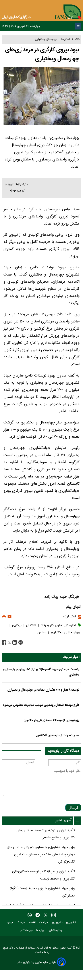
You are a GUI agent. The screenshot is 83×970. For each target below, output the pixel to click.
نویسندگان (26, 930)
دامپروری (57, 922)
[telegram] (37, 915)
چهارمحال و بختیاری (45, 39)
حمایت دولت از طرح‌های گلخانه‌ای (57, 735)
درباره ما (41, 930)
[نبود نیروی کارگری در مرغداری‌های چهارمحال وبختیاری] (20, 642)
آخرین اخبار (63, 820)
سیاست (44, 922)
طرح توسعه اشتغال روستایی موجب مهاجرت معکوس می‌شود (41, 705)
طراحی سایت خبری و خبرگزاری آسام (36, 962)
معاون (41, 632)
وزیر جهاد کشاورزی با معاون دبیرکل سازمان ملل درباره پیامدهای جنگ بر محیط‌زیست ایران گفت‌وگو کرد (41, 854)
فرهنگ (21, 922)
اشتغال (30, 625)
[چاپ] (4, 617)
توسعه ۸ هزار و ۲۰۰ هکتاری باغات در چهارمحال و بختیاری (43, 690)
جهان (10, 922)
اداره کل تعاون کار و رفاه (58, 625)
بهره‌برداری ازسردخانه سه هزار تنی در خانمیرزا (51, 720)
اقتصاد (32, 922)
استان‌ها (65, 39)
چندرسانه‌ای (56, 930)
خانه (77, 39)
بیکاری (16, 625)
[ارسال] (9, 617)
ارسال (73, 808)
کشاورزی (71, 922)
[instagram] (53, 915)
